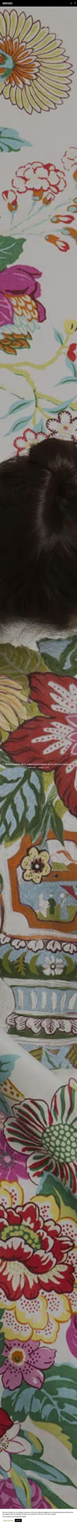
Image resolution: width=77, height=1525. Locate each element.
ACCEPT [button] (18, 1520)
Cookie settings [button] (8, 1520)
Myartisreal (32, 767)
